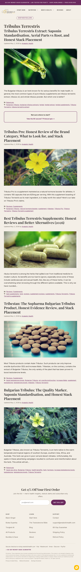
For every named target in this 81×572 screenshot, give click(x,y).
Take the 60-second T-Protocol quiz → (41, 119)
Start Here (21, 10)
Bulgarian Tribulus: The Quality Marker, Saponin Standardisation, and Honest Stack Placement (38, 394)
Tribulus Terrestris (61, 294)
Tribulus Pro (59, 209)
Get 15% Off (58, 502)
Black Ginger (11, 518)
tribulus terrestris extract (20, 107)
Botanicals (10, 102)
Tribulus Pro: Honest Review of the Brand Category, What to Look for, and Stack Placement (37, 136)
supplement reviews (37, 294)
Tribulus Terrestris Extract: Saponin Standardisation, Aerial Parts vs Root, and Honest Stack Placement (36, 35)
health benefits (37, 470)
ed (40, 380)
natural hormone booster (29, 209)
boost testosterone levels (15, 380)
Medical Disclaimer (24, 561)
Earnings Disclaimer (36, 561)
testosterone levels (20, 383)
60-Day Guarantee (60, 527)
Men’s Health (46, 10)
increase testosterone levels (64, 470)
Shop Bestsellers (25, 18)
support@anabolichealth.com (64, 523)
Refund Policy (58, 537)
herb (21, 294)
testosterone (8, 383)
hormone (50, 470)
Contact (56, 518)
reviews (26, 294)
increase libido (62, 380)
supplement (42, 209)
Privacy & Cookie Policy (12, 561)
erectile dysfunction (48, 380)
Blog (31, 527)
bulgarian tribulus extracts (29, 105)
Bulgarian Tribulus (12, 105)
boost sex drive (11, 470)
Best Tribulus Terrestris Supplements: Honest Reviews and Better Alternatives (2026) (40, 220)
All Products (10, 532)
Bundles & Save (12, 537)
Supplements (18, 206)
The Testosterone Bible (38, 523)
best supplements (12, 294)
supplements (50, 294)
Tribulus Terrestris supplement (22, 211)
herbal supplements (63, 105)
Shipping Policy (59, 532)
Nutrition (32, 10)
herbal (42, 105)
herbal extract (50, 105)
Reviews (60, 10)
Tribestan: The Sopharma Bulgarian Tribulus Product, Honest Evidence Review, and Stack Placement (39, 307)
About (68, 10)
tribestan (50, 209)
